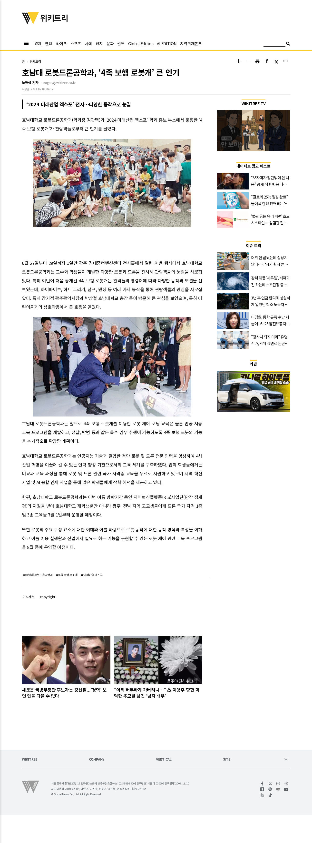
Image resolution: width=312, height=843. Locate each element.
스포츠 (75, 43)
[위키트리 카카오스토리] (262, 789)
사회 (88, 43)
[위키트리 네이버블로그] (278, 789)
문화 (110, 43)
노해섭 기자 (30, 82)
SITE (226, 759)
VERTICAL (164, 759)
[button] (238, 61)
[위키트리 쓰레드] (286, 783)
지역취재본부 (191, 43)
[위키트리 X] (270, 783)
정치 (99, 43)
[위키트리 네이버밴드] (262, 795)
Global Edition (141, 43)
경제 (37, 43)
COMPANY (96, 759)
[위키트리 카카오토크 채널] (270, 789)
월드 (120, 43)
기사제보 (28, 596)
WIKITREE (29, 759)
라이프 (61, 43)
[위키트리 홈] (30, 23)
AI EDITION (166, 43)
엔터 (48, 43)
